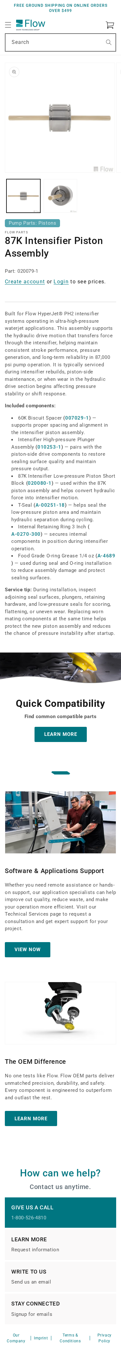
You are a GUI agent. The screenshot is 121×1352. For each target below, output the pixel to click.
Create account (25, 282)
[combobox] (60, 42)
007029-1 (77, 418)
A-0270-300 (26, 534)
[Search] (109, 42)
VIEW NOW (28, 949)
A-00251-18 (50, 505)
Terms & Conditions (70, 1338)
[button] (8, 24)
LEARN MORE (60, 734)
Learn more (31, 1119)
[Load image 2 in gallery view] (60, 196)
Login (61, 282)
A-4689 (106, 556)
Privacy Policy (104, 1338)
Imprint (41, 1338)
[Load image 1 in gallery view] (23, 196)
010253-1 (49, 447)
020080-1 (40, 483)
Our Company (16, 1338)
